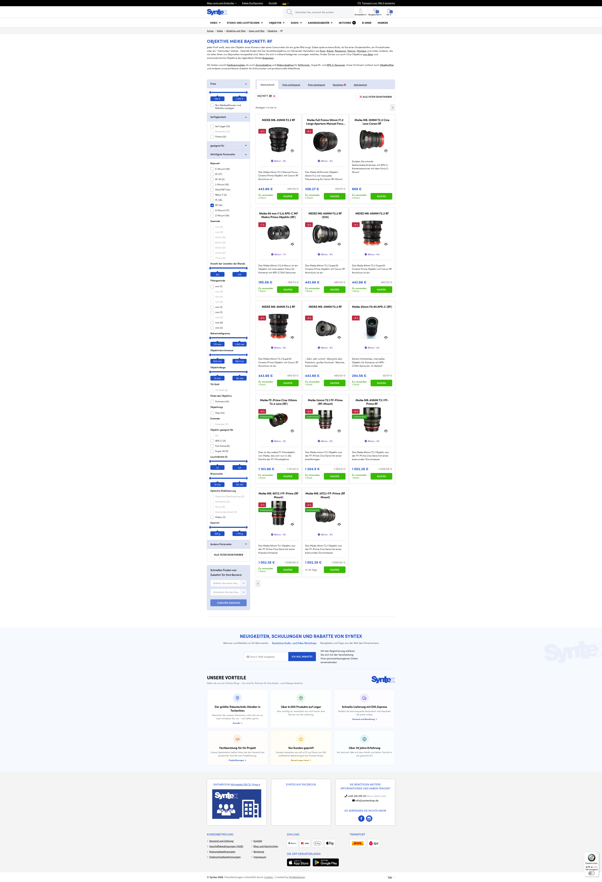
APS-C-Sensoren (336, 65)
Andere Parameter (221, 544)
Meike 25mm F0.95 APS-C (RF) (372, 307)
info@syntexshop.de (366, 800)
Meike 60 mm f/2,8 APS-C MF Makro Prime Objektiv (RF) (278, 215)
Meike (220, 30)
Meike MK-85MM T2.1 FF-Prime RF (372, 402)
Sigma (330, 51)
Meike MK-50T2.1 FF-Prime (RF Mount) (278, 495)
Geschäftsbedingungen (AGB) (226, 846)
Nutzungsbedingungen (222, 851)
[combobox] (228, 583)
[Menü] (597, 854)
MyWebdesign (297, 877)
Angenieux (268, 58)
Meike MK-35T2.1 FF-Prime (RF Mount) (325, 495)
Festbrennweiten (236, 65)
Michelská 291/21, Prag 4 (245, 784)
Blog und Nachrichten (265, 846)
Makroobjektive (285, 65)
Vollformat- (304, 65)
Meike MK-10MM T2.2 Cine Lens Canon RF (372, 121)
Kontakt (273, 3)
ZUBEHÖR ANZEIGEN (228, 603)
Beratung (258, 851)
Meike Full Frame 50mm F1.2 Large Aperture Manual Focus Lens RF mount (325, 121)
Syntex (210, 30)
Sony (322, 51)
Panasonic (340, 51)
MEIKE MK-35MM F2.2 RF (325, 307)
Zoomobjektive (263, 65)
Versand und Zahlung (221, 841)
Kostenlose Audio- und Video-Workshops (294, 643)
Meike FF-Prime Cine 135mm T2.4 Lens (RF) (278, 402)
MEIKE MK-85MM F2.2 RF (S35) (325, 215)
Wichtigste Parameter (222, 154)
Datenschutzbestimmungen (225, 857)
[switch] (592, 873)
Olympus (362, 51)
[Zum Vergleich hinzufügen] (292, 150)
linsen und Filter (256, 30)
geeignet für (217, 145)
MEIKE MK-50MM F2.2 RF (278, 307)
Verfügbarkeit (218, 117)
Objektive (272, 30)
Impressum (259, 857)
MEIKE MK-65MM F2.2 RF (372, 213)
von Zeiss (368, 54)
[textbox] (226, 583)
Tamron (351, 51)
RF (270, 96)
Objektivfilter (387, 65)
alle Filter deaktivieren (228, 554)
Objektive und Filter (236, 30)
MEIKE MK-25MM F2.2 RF (278, 120)
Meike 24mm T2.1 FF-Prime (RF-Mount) (325, 402)
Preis (213, 83)
